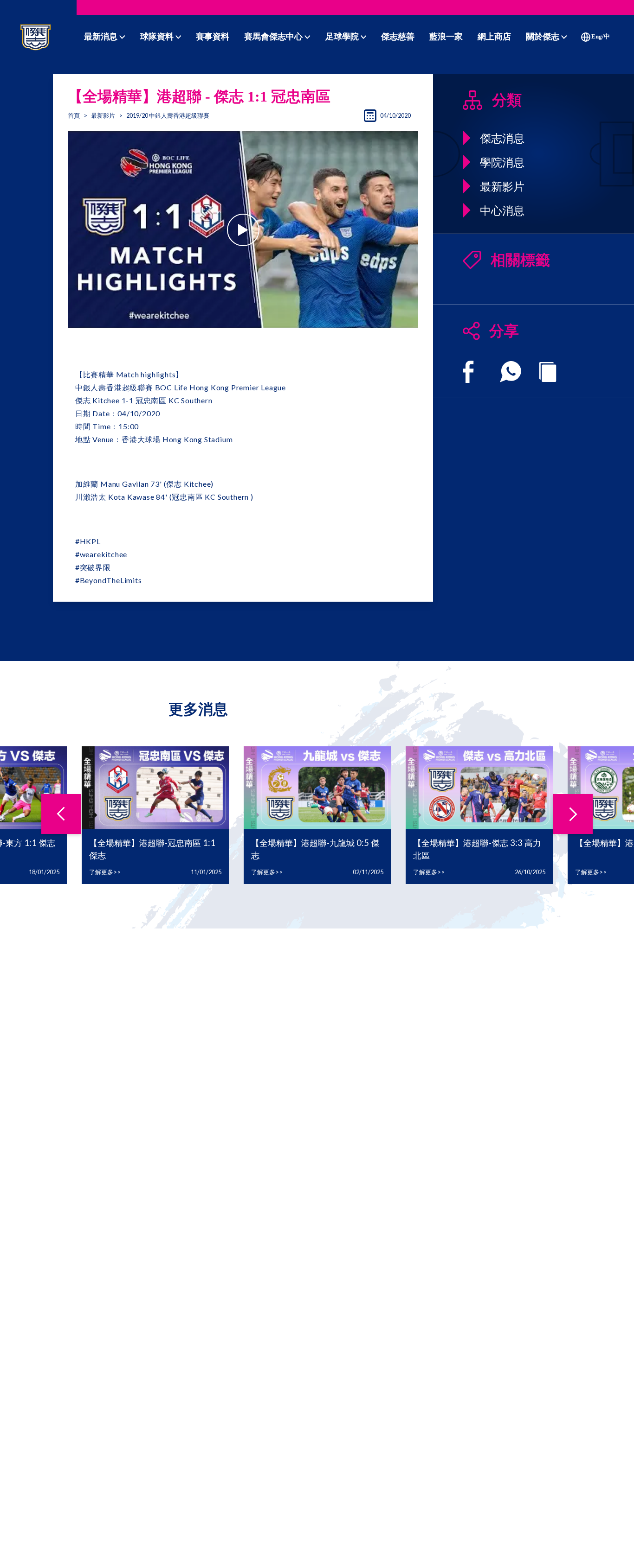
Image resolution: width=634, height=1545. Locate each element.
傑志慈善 (397, 36)
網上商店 (494, 36)
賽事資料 (212, 36)
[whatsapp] (510, 371)
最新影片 (103, 115)
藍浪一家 (446, 36)
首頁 (74, 115)
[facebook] (468, 372)
